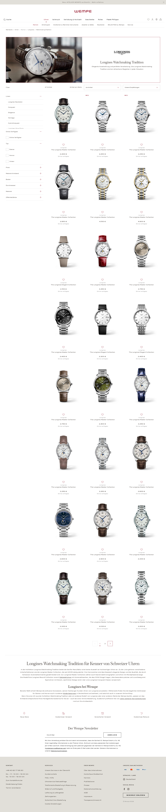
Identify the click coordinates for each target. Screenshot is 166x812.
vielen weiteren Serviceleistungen (133, 699)
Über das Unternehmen (93, 770)
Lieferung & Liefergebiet (54, 793)
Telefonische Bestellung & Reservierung (60, 785)
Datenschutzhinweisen (59, 751)
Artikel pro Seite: (76, 87)
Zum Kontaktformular (14, 780)
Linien (8, 96)
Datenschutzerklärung (92, 789)
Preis (8, 167)
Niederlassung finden (14, 784)
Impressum (88, 796)
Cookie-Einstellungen (53, 804)
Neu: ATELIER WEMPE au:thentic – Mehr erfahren (83, 2)
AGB (86, 793)
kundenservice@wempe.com (56, 748)
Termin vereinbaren (13, 788)
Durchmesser (11, 185)
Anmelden (112, 735)
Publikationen (89, 781)
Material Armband (12, 173)
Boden (8, 179)
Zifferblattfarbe (11, 197)
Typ (7, 143)
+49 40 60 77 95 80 (14, 770)
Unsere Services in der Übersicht (57, 770)
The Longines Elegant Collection (63, 285)
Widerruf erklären (135, 795)
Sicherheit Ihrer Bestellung (55, 800)
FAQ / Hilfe (49, 778)
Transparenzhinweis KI (92, 800)
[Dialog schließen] (164, 2)
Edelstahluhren (65, 677)
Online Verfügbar (12, 131)
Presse (86, 785)
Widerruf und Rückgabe (54, 789)
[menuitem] (148, 19)
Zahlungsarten (50, 796)
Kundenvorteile (51, 774)
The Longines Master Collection (63, 150)
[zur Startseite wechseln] (83, 11)
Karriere (87, 778)
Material (9, 191)
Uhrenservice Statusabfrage (56, 781)
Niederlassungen (69, 693)
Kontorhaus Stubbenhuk (93, 774)
